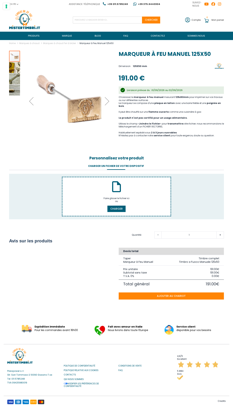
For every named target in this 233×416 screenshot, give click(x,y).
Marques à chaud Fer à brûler (59, 43)
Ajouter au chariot (171, 296)
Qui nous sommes (74, 379)
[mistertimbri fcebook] (214, 4)
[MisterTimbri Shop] (24, 20)
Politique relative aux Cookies (81, 370)
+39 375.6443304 (149, 4)
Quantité (136, 234)
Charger (116, 209)
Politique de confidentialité (79, 366)
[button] (13, 4)
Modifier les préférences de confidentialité (81, 385)
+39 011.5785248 (117, 4)
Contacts (70, 374)
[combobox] (116, 20)
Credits (222, 401)
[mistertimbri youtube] (207, 4)
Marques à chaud (29, 43)
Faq (120, 370)
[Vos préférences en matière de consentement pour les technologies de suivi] (6, 6)
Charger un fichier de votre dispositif (116, 166)
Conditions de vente (130, 366)
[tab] (116, 166)
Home (12, 43)
